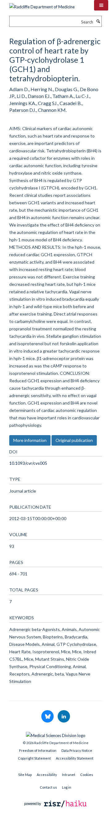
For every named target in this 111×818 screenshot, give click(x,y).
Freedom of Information (37, 750)
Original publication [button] (74, 440)
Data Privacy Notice (76, 750)
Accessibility (47, 775)
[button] (101, 5)
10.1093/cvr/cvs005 (28, 463)
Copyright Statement (34, 758)
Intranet (68, 775)
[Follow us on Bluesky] (48, 716)
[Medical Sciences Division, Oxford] (55, 734)
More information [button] (30, 440)
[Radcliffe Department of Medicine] (42, 4)
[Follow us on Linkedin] (64, 716)
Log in (66, 787)
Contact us (48, 787)
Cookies (86, 775)
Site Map (25, 775)
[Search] (98, 21)
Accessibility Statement (74, 758)
